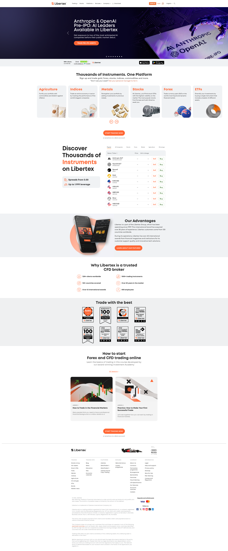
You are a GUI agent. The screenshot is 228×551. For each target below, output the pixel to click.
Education (89, 468)
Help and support (150, 465)
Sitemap (147, 470)
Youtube (147, 509)
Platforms (89, 3)
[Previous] (68, 33)
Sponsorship (134, 475)
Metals (107, 89)
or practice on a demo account (114, 138)
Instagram (144, 509)
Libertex (103, 463)
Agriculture (48, 89)
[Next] (159, 33)
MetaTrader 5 (105, 468)
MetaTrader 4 (105, 465)
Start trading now (114, 133)
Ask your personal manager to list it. (123, 81)
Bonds (73, 486)
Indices (76, 89)
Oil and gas (75, 481)
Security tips (149, 473)
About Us (133, 463)
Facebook (138, 509)
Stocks (82, 3)
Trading (74, 3)
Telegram (153, 509)
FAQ (87, 470)
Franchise (133, 477)
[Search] (174, 3)
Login (158, 3)
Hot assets (74, 465)
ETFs (198, 89)
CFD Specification (136, 482)
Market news (75, 488)
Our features (134, 485)
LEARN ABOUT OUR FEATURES (128, 248)
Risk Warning (149, 475)
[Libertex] (59, 3)
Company (106, 3)
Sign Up (152, 3)
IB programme (134, 472)
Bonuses (97, 3)
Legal (146, 463)
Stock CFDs (74, 468)
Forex (168, 89)
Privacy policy (149, 468)
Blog (87, 463)
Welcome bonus (120, 463)
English (169, 3)
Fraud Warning (134, 480)
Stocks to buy (75, 463)
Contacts (133, 465)
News (87, 465)
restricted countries (78, 526)
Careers (132, 492)
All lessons (113, 371)
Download (117, 3)
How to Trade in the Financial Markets (90, 408)
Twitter (141, 509)
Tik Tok (150, 509)
